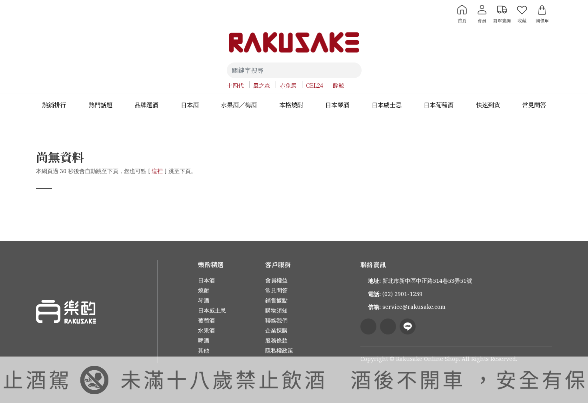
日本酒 (206, 280)
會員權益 (276, 280)
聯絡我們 (276, 320)
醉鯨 (338, 85)
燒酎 (203, 290)
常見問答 (276, 290)
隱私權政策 (279, 350)
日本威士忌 (212, 310)
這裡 (157, 171)
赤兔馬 (288, 85)
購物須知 (276, 310)
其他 (203, 350)
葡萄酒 (206, 320)
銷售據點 (276, 300)
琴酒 (203, 300)
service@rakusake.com (414, 306)
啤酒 (203, 340)
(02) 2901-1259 (402, 294)
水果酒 (206, 330)
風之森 (261, 85)
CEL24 (314, 85)
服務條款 (276, 340)
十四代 (235, 85)
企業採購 (276, 330)
